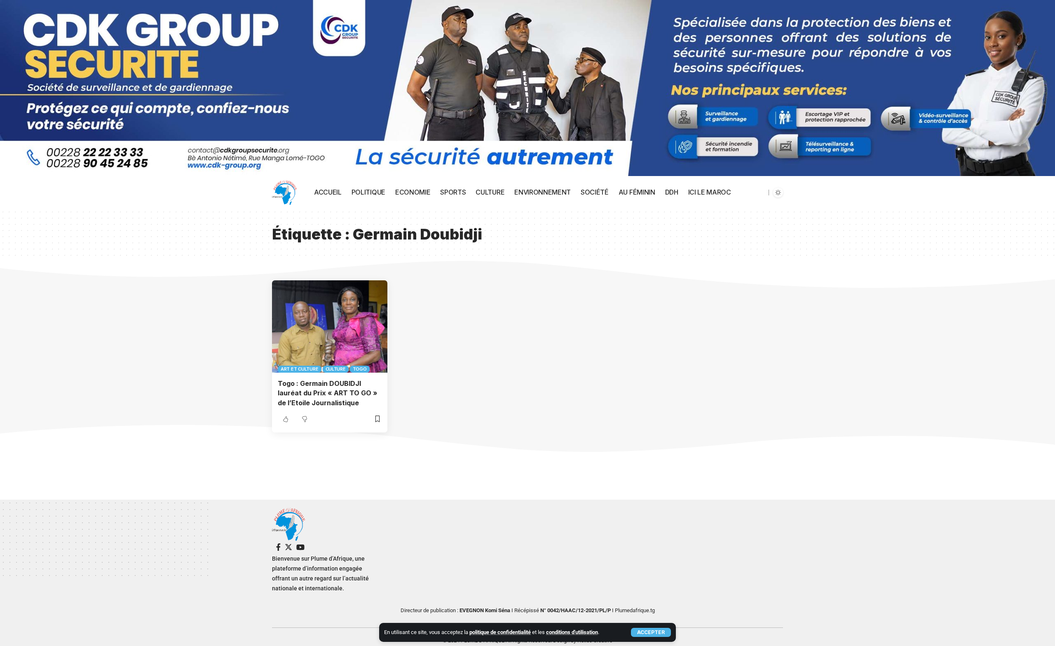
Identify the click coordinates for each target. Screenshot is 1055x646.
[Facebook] (278, 547)
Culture (336, 369)
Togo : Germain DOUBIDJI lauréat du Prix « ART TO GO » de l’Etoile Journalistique (327, 392)
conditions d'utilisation (572, 632)
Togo (360, 369)
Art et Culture (300, 369)
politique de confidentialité (500, 632)
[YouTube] (300, 547)
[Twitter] (288, 547)
